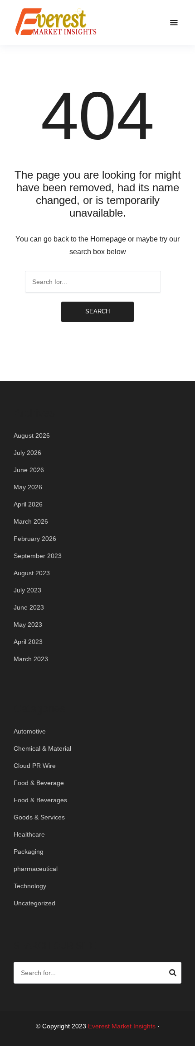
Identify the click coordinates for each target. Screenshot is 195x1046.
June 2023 (29, 607)
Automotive (30, 731)
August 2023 (32, 573)
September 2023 (38, 555)
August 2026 (32, 435)
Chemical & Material (42, 748)
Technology (30, 886)
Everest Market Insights (122, 1026)
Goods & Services (39, 817)
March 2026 (31, 521)
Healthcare (29, 834)
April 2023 (28, 641)
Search (97, 311)
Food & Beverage (39, 782)
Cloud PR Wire (35, 765)
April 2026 (28, 504)
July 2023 (27, 590)
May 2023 (28, 624)
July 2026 (27, 452)
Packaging (29, 851)
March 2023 (31, 659)
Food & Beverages (40, 800)
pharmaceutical (36, 868)
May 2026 (28, 487)
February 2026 (35, 538)
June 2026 (29, 469)
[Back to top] (186, 1037)
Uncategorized (34, 903)
